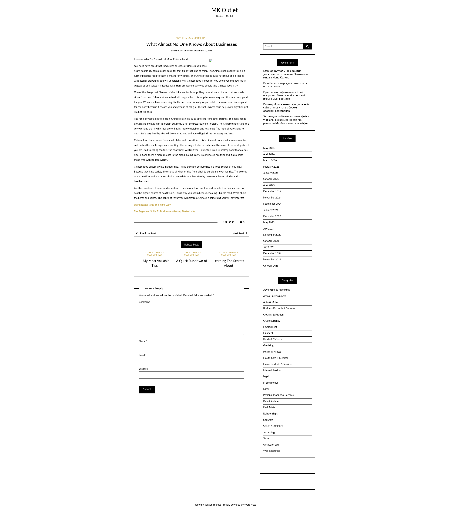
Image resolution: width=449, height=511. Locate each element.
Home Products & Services (277, 364)
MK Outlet (224, 10)
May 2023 (268, 222)
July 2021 (268, 229)
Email (142, 355)
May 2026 (268, 148)
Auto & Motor (271, 302)
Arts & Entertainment (274, 296)
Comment (144, 302)
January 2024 (270, 210)
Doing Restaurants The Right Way (152, 205)
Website (143, 369)
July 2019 (268, 247)
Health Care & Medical (275, 358)
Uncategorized (271, 445)
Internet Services (272, 370)
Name (143, 341)
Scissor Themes (213, 505)
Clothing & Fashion (273, 315)
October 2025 (271, 179)
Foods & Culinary (272, 339)
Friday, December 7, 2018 (199, 51)
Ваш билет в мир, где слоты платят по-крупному (286, 85)
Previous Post (147, 233)
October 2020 (271, 241)
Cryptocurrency (271, 321)
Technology (269, 432)
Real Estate (269, 407)
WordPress (250, 505)
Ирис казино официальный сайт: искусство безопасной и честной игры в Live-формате (284, 95)
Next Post (238, 233)
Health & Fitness (272, 352)
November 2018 (272, 259)
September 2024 (272, 204)
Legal (266, 376)
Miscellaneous (270, 383)
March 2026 (270, 160)
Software (268, 420)
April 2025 (269, 185)
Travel (266, 438)
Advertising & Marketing (191, 38)
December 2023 (272, 216)
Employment (270, 327)
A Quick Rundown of (191, 261)
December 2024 (272, 191)
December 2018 (272, 253)
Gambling (268, 345)
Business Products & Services (279, 308)
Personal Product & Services (278, 395)
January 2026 (270, 173)
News (266, 389)
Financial (268, 333)
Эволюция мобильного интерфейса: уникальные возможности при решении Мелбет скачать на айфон (286, 120)
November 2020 (272, 235)
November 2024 (272, 198)
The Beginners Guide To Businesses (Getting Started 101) (164, 211)
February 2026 (271, 167)
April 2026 (269, 154)
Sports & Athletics (273, 426)
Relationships (270, 414)
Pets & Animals (271, 401)
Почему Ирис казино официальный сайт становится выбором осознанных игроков (286, 107)
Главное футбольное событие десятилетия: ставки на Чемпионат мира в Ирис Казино (285, 74)
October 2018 (270, 266)
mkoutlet (178, 51)
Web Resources (271, 451)
